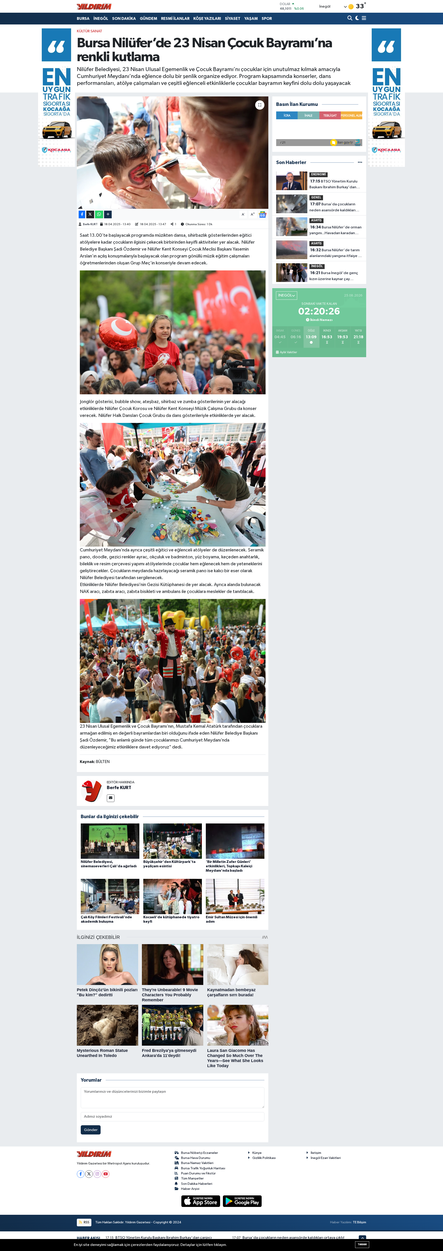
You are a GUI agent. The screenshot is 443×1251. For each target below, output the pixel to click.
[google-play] (242, 1201)
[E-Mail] (110, 798)
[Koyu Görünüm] (356, 19)
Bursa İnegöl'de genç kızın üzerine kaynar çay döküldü (333, 276)
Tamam (362, 1244)
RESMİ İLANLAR (175, 19)
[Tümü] (360, 163)
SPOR (267, 19)
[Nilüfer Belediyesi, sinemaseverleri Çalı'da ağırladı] (110, 841)
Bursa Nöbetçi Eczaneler (199, 1153)
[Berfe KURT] (92, 791)
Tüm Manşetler (192, 1178)
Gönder (91, 1130)
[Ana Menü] (363, 19)
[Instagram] (97, 1174)
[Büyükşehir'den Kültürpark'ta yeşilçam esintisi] (172, 841)
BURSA (83, 19)
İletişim (316, 1153)
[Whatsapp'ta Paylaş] (99, 214)
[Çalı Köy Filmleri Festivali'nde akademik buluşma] (110, 896)
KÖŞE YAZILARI (207, 19)
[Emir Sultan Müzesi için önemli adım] (235, 896)
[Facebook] (80, 1174)
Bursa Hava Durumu (195, 1158)
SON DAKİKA (124, 19)
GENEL (316, 197)
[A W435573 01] (173, 660)
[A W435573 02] (173, 332)
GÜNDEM (148, 19)
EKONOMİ (318, 174)
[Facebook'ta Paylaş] (82, 214)
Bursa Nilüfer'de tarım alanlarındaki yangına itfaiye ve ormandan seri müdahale (335, 253)
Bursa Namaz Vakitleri (197, 1163)
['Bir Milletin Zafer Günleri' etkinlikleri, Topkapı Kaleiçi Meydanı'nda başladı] (235, 841)
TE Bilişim (359, 1222)
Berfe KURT (90, 224)
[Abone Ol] (262, 214)
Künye (257, 1153)
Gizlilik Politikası (264, 1158)
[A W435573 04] (173, 484)
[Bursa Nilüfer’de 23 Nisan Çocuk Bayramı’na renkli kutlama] (173, 152)
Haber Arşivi (190, 1189)
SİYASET (232, 19)
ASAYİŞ (316, 220)
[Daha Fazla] (108, 214)
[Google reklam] (56, 97)
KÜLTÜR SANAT (89, 31)
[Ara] (350, 19)
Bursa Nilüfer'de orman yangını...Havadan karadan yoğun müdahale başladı (335, 230)
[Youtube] (105, 1174)
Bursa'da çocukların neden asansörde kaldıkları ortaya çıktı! (332, 207)
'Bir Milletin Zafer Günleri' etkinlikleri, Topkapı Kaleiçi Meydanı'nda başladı (229, 866)
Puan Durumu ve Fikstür (198, 1173)
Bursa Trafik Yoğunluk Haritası (203, 1168)
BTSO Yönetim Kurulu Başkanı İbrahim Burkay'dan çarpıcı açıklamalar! (333, 184)
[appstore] (201, 1201)
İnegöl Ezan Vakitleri (326, 1158)
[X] (89, 1174)
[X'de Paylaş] (90, 214)
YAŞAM (251, 19)
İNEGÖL (100, 19)
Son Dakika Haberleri (196, 1183)
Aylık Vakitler (288, 352)
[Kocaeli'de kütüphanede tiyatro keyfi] (172, 896)
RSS (86, 1222)
